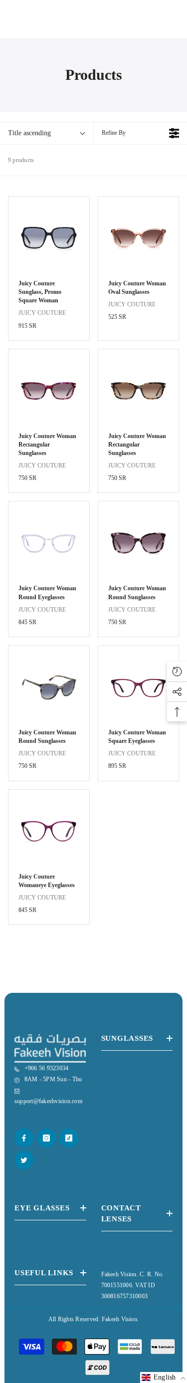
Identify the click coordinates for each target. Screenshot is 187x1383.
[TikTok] (68, 1138)
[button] (163, 1377)
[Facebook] (23, 1138)
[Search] (34, 25)
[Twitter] (23, 1160)
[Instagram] (46, 1138)
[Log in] (149, 25)
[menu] (11, 25)
